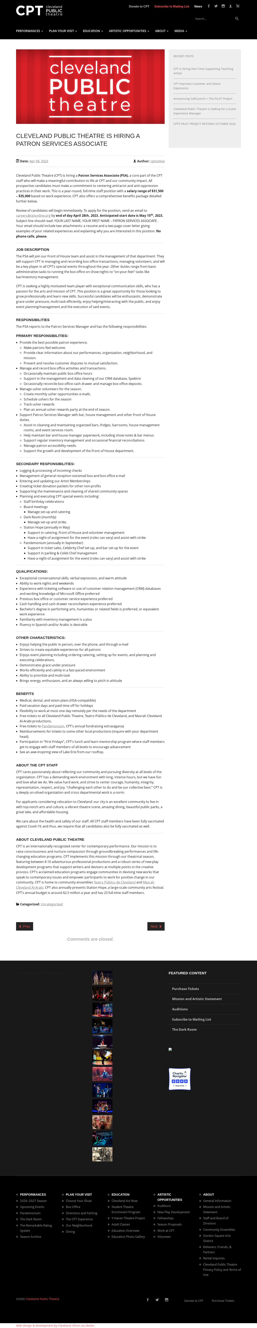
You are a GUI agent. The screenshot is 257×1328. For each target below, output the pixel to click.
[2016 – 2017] (102, 977)
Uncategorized (52, 904)
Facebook (209, 6)
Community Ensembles (219, 1229)
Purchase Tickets (185, 989)
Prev (26, 926)
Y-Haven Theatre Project (128, 1218)
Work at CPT (165, 1230)
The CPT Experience (79, 1219)
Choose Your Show (79, 1201)
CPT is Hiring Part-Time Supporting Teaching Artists (203, 71)
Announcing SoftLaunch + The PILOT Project (202, 99)
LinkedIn (179, 1300)
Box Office (73, 1207)
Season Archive (30, 1237)
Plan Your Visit (79, 1194)
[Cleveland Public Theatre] (39, 10)
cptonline (157, 161)
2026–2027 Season (33, 1201)
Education (121, 1194)
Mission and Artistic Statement (197, 999)
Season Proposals (169, 1224)
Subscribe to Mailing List (171, 6)
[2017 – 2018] (102, 1009)
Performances (33, 1194)
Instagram (223, 6)
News (198, 6)
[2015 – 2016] (102, 1106)
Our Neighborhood (79, 1225)
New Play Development (173, 1212)
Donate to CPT (139, 6)
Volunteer (164, 1237)
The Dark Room (184, 1029)
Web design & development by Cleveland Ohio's (55, 1325)
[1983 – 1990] (102, 1154)
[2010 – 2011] (102, 1057)
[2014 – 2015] (102, 1122)
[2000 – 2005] (102, 1041)
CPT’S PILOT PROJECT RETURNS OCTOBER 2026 (204, 124)
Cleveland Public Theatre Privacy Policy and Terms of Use (222, 1269)
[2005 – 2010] (102, 1025)
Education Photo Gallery (128, 1237)
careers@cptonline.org (33, 215)
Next (154, 926)
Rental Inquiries (214, 1258)
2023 (44, 161)
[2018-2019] (102, 1138)
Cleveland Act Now (125, 1201)
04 (37, 161)
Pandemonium (53, 726)
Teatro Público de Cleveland (115, 882)
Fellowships (165, 1218)
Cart (238, 6)
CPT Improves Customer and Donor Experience (197, 86)
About (208, 1194)
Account (230, 6)
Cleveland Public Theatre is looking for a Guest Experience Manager (204, 111)
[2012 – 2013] (102, 1090)
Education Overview (125, 1230)
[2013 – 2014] (102, 993)
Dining (70, 1232)
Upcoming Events (32, 1207)
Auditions (180, 1009)
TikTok (173, 1300)
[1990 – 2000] (102, 1074)
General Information (217, 1201)
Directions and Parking (81, 1213)
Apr (32, 161)
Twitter (216, 6)
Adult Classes (121, 1224)
